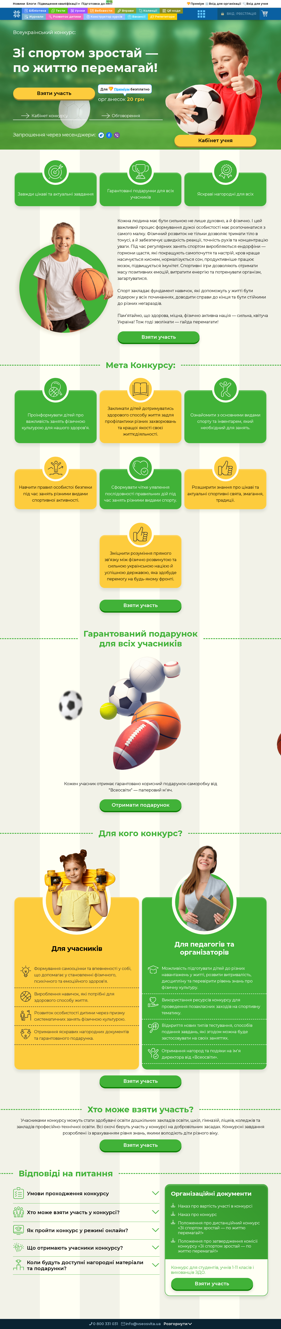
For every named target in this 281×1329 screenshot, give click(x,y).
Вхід (230, 14)
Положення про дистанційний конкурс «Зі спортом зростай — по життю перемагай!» (219, 1227)
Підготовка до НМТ (97, 3)
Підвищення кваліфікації (59, 4)
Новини (19, 4)
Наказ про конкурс (197, 1214)
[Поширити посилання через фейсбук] (109, 135)
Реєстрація (246, 14)
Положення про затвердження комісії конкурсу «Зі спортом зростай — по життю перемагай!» (218, 1246)
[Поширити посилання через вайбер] (117, 135)
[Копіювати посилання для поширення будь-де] (101, 135)
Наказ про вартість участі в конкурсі (215, 1206)
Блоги (31, 4)
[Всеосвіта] (16, 14)
